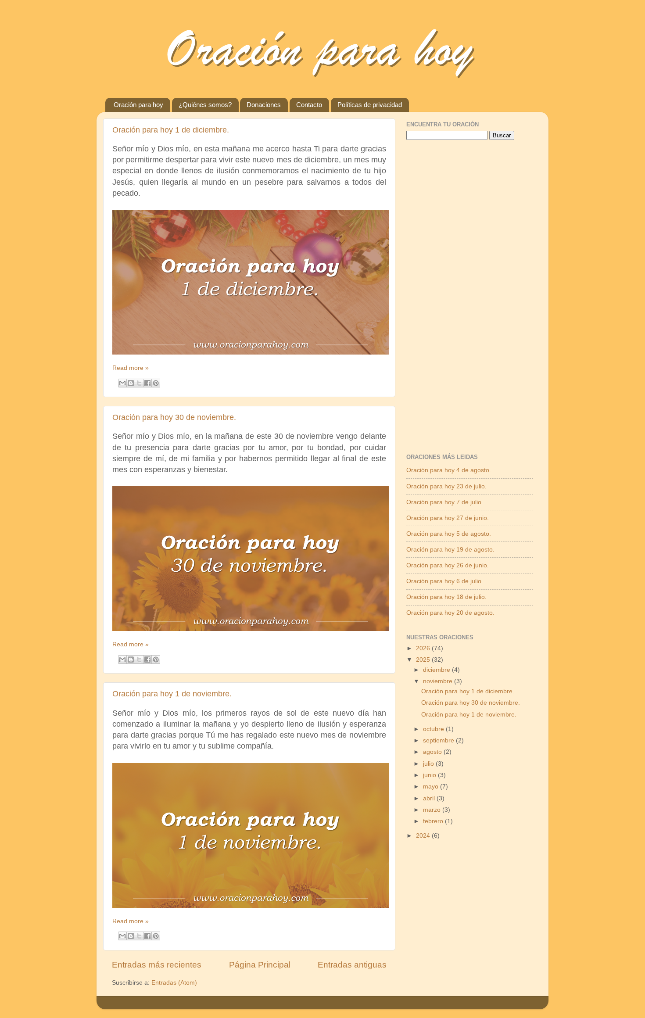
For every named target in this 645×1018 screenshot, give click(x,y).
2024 (424, 835)
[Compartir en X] (139, 383)
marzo (432, 810)
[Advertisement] (472, 306)
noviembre (438, 681)
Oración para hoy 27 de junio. (447, 518)
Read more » (130, 368)
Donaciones (264, 104)
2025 (424, 659)
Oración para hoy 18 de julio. (446, 597)
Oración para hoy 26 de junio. (447, 565)
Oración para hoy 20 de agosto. (450, 612)
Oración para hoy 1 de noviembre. (172, 693)
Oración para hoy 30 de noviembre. (174, 417)
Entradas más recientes (156, 964)
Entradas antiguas (352, 964)
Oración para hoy (138, 104)
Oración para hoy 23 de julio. (446, 486)
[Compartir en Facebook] (147, 383)
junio (430, 775)
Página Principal (259, 964)
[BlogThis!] (130, 383)
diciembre (437, 670)
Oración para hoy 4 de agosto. (448, 470)
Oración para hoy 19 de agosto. (450, 549)
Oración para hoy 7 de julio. (444, 502)
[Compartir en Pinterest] (155, 383)
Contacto (309, 104)
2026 (424, 648)
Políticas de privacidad (369, 104)
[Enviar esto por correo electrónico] (122, 383)
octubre (434, 729)
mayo (431, 786)
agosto (433, 752)
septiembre (439, 740)
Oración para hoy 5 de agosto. (448, 534)
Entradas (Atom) (174, 982)
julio (429, 763)
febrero (434, 821)
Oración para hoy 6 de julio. (444, 581)
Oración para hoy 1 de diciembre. (170, 129)
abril (430, 798)
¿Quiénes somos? (205, 104)
